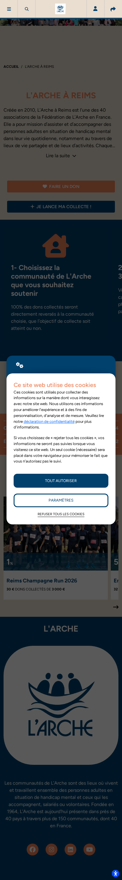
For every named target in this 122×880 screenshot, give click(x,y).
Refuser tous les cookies (61, 514)
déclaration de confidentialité (49, 421)
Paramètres (61, 500)
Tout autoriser (61, 480)
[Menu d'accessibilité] (115, 873)
